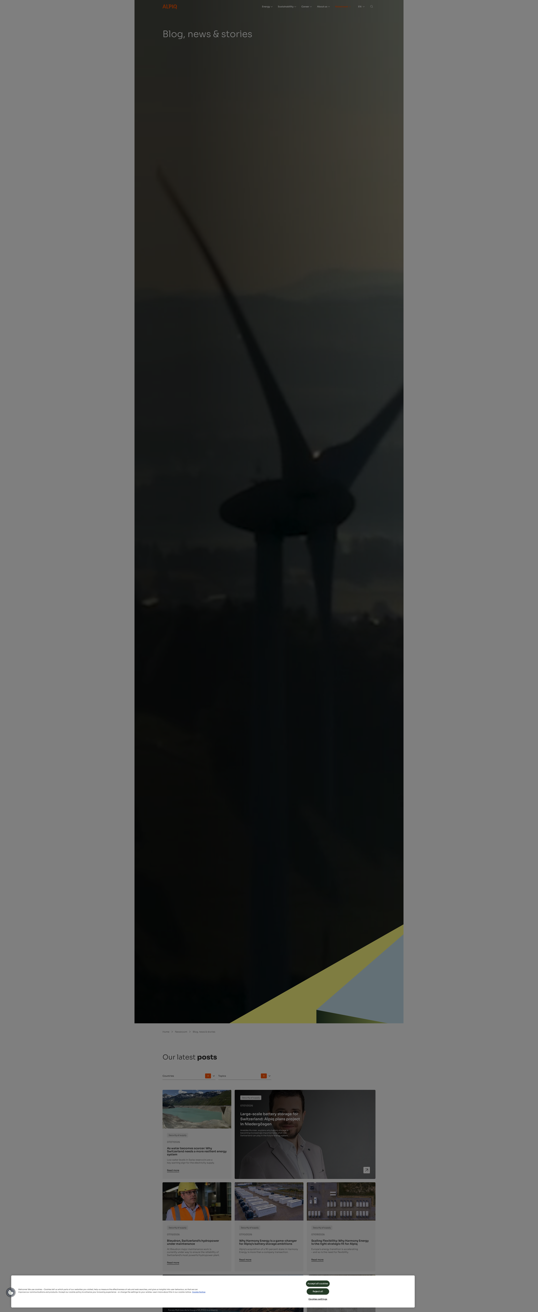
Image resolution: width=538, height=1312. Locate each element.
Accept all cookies (318, 1283)
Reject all (318, 1291)
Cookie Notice (198, 1292)
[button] (10, 1292)
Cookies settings (318, 1299)
